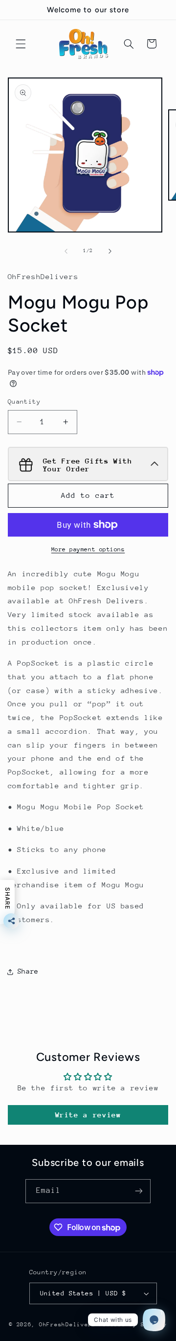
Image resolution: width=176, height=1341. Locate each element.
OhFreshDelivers (67, 1324)
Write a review (88, 1114)
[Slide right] (110, 251)
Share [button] (28, 971)
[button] (20, 43)
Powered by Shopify (133, 1324)
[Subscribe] (139, 1191)
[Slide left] (66, 251)
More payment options (88, 549)
